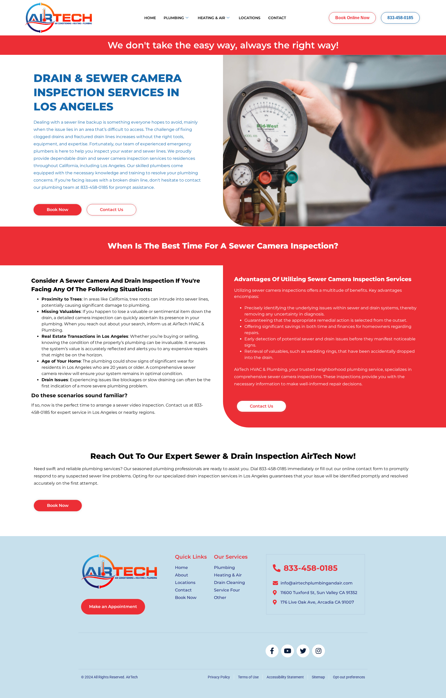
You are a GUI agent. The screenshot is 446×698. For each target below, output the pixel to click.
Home (150, 18)
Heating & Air (211, 18)
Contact (277, 18)
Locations (249, 18)
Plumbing (174, 18)
